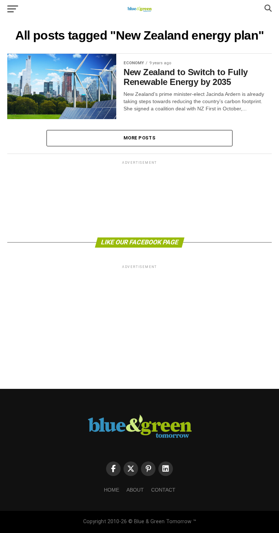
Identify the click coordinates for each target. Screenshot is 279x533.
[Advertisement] (139, 198)
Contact (163, 490)
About (135, 490)
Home (111, 490)
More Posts (139, 138)
